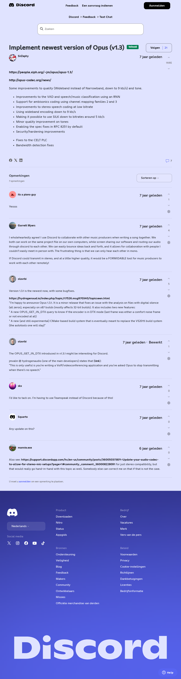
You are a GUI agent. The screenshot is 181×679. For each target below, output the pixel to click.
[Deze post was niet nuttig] (169, 69)
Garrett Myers (26, 225)
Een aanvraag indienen (97, 5)
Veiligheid (62, 560)
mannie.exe (25, 447)
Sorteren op (149, 178)
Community (63, 584)
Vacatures (126, 522)
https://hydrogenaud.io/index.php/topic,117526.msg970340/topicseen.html (59, 298)
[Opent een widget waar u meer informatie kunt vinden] (167, 672)
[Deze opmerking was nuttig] (169, 194)
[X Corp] (15, 160)
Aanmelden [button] (157, 5)
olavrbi (22, 279)
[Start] (21, 6)
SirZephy (23, 56)
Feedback (72, 5)
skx (20, 386)
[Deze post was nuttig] (169, 57)
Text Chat (106, 17)
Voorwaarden (128, 554)
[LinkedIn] (20, 160)
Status (60, 528)
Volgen (155, 47)
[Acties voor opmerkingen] (169, 212)
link (97, 361)
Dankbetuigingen (131, 578)
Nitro (59, 522)
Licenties (126, 584)
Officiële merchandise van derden (77, 603)
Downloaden (64, 516)
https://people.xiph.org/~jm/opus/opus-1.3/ (41, 72)
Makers (60, 578)
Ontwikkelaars (65, 591)
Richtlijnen (127, 572)
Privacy (124, 560)
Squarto (23, 417)
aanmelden (25, 482)
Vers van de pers (130, 534)
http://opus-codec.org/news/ (30, 80)
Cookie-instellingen (132, 566)
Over (123, 516)
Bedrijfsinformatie (131, 591)
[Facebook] (10, 160)
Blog (59, 566)
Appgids (61, 534)
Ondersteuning (65, 554)
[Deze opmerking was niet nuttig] (169, 205)
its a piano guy (27, 194)
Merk (123, 528)
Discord (74, 17)
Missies (60, 597)
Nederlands (19, 526)
